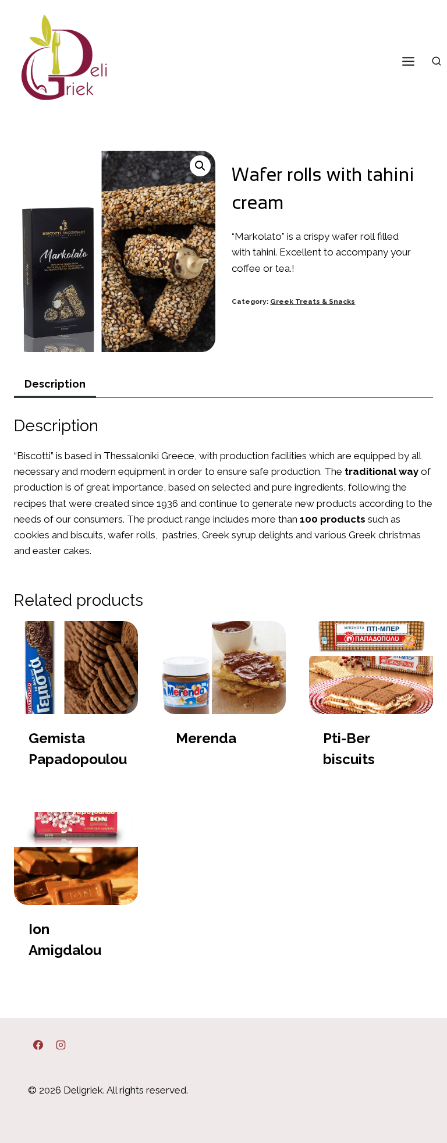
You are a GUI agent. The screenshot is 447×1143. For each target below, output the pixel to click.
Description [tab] (55, 384)
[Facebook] (38, 1045)
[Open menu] (408, 61)
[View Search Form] (436, 61)
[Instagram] (60, 1045)
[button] (200, 165)
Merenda (206, 738)
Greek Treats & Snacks (312, 301)
